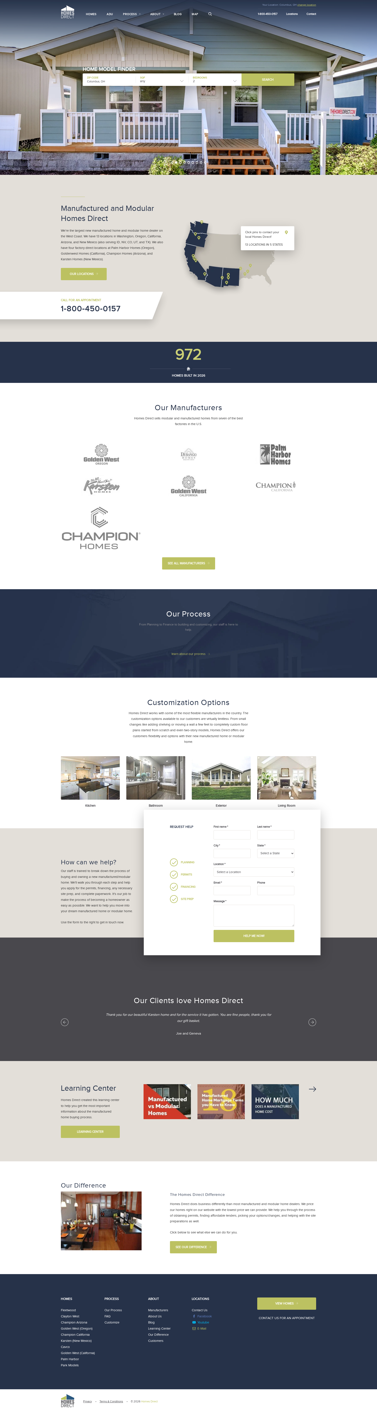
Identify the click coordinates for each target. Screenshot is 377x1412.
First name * (221, 826)
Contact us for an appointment (287, 1318)
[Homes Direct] (67, 11)
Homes (91, 14)
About (153, 1299)
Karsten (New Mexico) (76, 1341)
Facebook (204, 1316)
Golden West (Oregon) (77, 1328)
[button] (166, 170)
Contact (311, 14)
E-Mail (201, 1328)
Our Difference (158, 1335)
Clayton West (70, 1316)
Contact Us (199, 1310)
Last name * (264, 826)
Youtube (203, 1322)
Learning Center (90, 1132)
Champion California (75, 1335)
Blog (178, 14)
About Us (155, 1316)
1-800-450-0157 (91, 308)
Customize (112, 1322)
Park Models (70, 1365)
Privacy (87, 1401)
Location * (219, 864)
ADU (110, 14)
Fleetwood (68, 1310)
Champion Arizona (74, 1322)
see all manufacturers (186, 563)
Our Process (113, 1310)
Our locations (82, 274)
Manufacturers (158, 1310)
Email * (218, 882)
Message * (220, 901)
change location (306, 4)
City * (217, 845)
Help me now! (253, 936)
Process (112, 1299)
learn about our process (188, 654)
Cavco (65, 1347)
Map (195, 14)
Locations (292, 14)
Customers (155, 1341)
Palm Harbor (70, 1359)
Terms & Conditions (111, 1401)
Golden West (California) (78, 1353)
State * (261, 845)
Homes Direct (149, 1401)
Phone (261, 882)
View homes (284, 1303)
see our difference (191, 1247)
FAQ (107, 1316)
